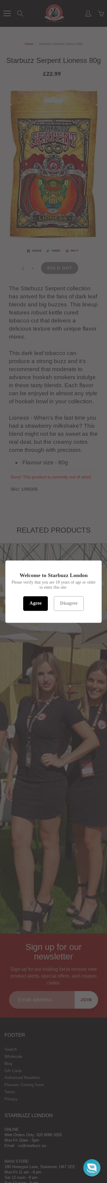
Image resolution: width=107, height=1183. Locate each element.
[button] (91, 1167)
